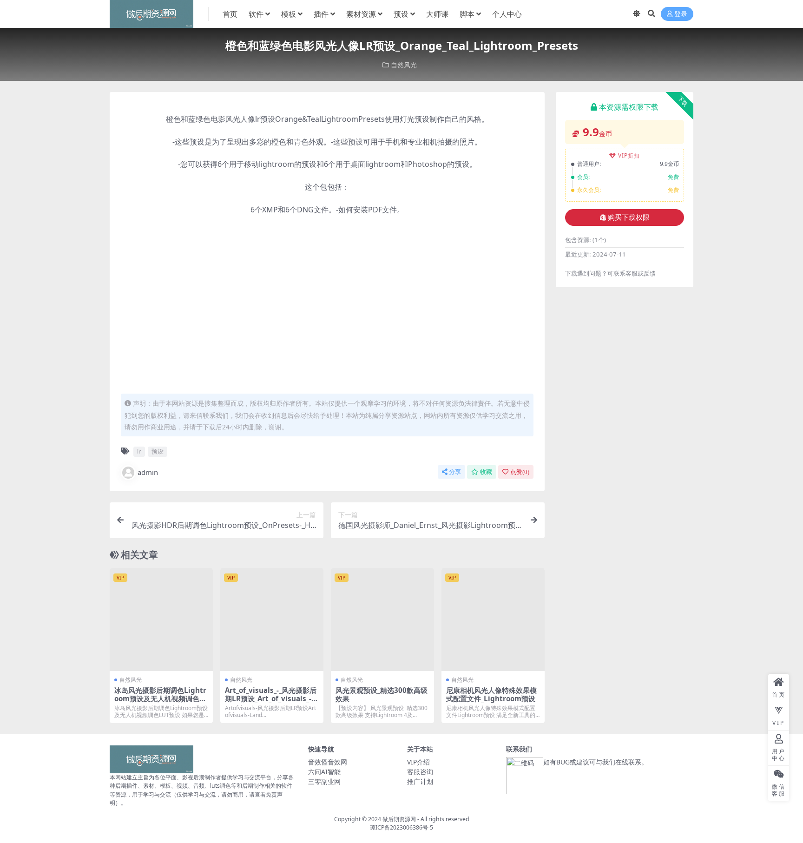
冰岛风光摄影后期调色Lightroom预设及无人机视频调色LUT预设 (160, 698)
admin (148, 472)
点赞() (519, 471)
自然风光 (404, 64)
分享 (455, 471)
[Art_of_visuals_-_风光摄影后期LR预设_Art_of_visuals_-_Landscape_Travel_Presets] (271, 619)
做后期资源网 (399, 819)
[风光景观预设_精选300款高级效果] (382, 619)
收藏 (486, 471)
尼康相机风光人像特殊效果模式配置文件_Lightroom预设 (491, 694)
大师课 (437, 14)
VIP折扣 (629, 155)
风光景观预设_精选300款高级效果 (382, 694)
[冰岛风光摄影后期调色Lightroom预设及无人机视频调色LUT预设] (161, 619)
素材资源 (361, 14)
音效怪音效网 (327, 761)
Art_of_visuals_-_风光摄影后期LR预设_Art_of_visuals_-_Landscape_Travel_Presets (271, 698)
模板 (288, 14)
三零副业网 (324, 781)
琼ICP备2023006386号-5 (401, 827)
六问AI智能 (324, 771)
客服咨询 (420, 771)
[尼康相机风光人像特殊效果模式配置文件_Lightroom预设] (493, 619)
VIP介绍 (418, 761)
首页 (230, 14)
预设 (401, 14)
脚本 (467, 14)
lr (139, 451)
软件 (256, 14)
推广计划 (420, 781)
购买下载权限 (629, 217)
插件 (321, 14)
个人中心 (507, 14)
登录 (680, 14)
